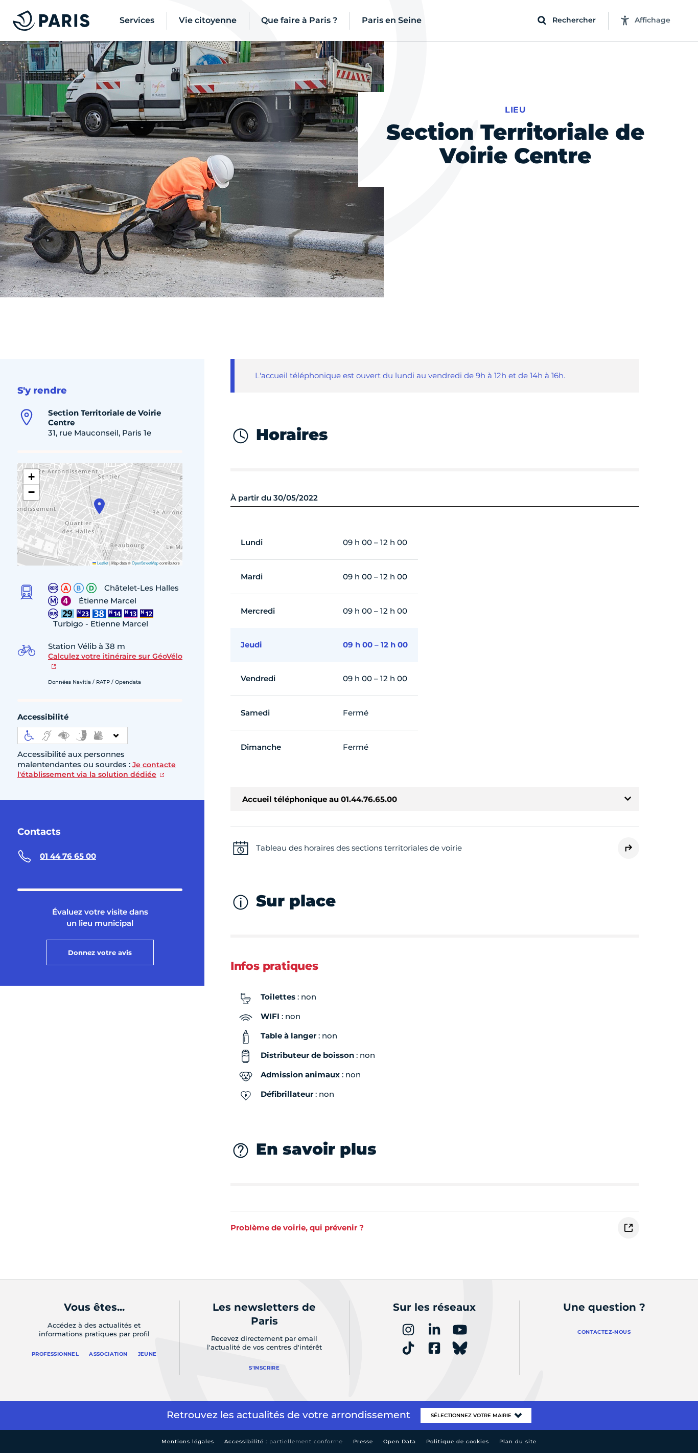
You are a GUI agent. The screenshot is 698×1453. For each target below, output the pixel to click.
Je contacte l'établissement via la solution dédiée (96, 769)
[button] (99, 506)
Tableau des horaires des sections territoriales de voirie (359, 848)
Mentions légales (187, 1441)
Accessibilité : (283, 1441)
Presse (363, 1441)
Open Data (399, 1441)
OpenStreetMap (145, 563)
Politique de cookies (457, 1441)
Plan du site (518, 1441)
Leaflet (102, 563)
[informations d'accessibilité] (72, 735)
